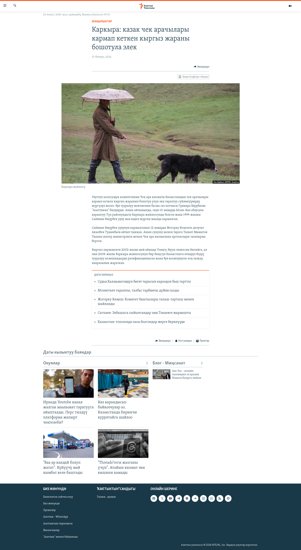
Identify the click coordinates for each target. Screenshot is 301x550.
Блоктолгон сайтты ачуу (58, 497)
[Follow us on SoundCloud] (195, 498)
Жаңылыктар (102, 21)
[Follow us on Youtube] (170, 498)
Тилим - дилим (106, 497)
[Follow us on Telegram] (178, 498)
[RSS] (220, 498)
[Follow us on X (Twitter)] (162, 498)
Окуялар (51, 363)
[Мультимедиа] (290, 5)
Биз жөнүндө (51, 503)
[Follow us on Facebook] (153, 498)
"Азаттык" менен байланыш (60, 537)
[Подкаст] (228, 498)
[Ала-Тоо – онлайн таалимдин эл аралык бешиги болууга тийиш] (161, 374)
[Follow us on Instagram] (203, 498)
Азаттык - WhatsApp (55, 516)
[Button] (201, 67)
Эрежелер (49, 510)
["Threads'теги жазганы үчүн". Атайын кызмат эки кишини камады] (123, 443)
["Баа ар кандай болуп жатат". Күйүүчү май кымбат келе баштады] (68, 443)
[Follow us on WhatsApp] (211, 498)
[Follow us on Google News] (187, 498)
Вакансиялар (51, 530)
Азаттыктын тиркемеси (58, 523)
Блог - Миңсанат (169, 363)
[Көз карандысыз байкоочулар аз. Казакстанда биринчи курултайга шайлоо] (123, 383)
